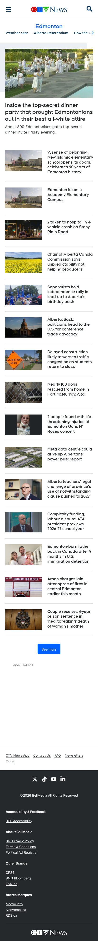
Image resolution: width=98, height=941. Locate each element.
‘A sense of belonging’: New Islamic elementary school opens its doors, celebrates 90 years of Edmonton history (70, 162)
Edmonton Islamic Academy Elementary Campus (68, 194)
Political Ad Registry (21, 852)
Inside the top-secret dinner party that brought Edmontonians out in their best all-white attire (49, 112)
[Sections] (8, 9)
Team (10, 762)
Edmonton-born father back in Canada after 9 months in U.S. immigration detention (69, 553)
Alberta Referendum (51, 33)
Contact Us (42, 755)
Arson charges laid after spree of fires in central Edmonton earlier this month (67, 586)
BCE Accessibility (19, 821)
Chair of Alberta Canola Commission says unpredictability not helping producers (70, 261)
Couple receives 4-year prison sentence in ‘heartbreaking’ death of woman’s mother (69, 619)
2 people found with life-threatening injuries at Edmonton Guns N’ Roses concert (69, 424)
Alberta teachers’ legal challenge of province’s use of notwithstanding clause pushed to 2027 (69, 489)
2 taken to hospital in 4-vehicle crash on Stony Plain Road (69, 227)
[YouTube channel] (54, 779)
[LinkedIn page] (63, 779)
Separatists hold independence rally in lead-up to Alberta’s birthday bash (67, 294)
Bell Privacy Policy (20, 841)
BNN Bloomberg (18, 878)
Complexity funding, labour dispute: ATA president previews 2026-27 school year (66, 521)
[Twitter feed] (35, 779)
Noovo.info (14, 904)
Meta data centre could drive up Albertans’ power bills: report (69, 454)
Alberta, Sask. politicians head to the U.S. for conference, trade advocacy (68, 326)
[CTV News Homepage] (49, 9)
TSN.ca (11, 884)
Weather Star (17, 33)
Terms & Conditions (21, 847)
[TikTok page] (44, 779)
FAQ (57, 755)
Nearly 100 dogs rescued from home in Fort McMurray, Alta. (68, 389)
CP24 (10, 872)
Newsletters (74, 755)
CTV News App (17, 755)
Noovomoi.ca (16, 910)
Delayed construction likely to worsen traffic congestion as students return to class (69, 359)
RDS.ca (11, 915)
